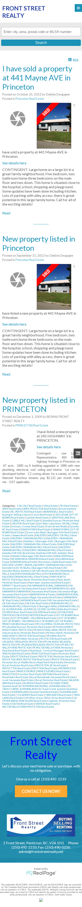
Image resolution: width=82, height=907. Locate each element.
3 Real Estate (51, 505)
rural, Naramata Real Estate (18, 680)
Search (41, 43)
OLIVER (6, 612)
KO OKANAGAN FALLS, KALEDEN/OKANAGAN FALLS (38, 572)
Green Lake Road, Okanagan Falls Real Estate (52, 532)
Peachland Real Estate (15, 650)
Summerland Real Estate (44, 691)
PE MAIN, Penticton (28, 638)
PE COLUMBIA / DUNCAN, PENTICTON (57, 623)
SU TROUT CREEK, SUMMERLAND (36, 687)
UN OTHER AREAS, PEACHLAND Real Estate (39, 699)
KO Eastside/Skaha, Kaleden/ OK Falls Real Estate (34, 569)
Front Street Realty (57, 526)
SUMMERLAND (20, 691)
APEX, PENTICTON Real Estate (40, 508)
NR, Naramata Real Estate (63, 600)
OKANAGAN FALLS (61, 603)
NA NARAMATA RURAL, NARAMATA (48, 585)
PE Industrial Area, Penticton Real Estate (39, 631)
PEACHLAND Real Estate (16, 653)
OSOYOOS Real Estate (41, 615)
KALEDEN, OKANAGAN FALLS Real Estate (34, 547)
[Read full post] (17, 118)
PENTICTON (46, 656)
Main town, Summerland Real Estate (49, 582)
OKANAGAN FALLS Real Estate (19, 606)
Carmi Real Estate (42, 514)
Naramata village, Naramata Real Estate (40, 597)
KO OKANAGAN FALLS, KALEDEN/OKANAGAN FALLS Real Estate (36, 575)
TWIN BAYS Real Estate (58, 694)
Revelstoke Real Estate (15, 677)
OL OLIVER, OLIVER (45, 609)
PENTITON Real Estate (45, 668)
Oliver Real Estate (22, 612)
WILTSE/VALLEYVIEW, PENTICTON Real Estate (28, 706)
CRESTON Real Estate (23, 523)
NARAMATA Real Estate (42, 594)
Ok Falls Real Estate (13, 603)
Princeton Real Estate (29, 98)
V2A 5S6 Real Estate (22, 703)
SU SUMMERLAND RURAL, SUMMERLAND (43, 685)
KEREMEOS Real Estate (24, 561)
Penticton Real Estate (66, 656)
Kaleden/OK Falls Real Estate (19, 552)
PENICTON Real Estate (44, 653)
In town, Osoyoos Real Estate (18, 535)
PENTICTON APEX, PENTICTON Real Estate (26, 659)
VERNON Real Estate (47, 703)
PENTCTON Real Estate (24, 656)
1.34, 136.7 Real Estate (29, 505)
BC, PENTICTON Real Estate (27, 511)
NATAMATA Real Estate (33, 600)
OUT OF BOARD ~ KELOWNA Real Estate (34, 617)
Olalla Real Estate (67, 609)
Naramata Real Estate (44, 591)
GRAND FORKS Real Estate (35, 529)
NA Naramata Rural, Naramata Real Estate (37, 587)
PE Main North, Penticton (60, 632)
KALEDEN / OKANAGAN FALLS (28, 538)
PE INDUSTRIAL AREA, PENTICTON (52, 629)
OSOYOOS (21, 615)
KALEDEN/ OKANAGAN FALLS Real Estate (48, 550)
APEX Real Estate (12, 508)
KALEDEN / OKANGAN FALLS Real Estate (34, 544)
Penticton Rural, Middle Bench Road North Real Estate (33, 662)
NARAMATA (24, 591)
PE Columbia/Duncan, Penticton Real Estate (27, 626)
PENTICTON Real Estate (65, 659)
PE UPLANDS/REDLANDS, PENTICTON (38, 644)
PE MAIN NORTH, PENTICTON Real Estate (40, 634)
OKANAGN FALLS (69, 606)
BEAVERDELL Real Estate (58, 511)
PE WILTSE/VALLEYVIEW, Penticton (52, 647)
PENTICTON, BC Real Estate (51, 665)
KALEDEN (40, 535)
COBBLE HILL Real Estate (25, 520)
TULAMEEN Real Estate (30, 694)
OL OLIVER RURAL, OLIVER (17, 609)
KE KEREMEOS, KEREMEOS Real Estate (33, 558)
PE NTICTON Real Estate (54, 638)
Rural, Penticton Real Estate (52, 680)
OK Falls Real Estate (37, 603)
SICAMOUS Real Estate (36, 683)
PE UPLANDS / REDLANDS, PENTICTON (37, 640)
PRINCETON (9, 674)
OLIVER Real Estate (45, 612)
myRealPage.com (41, 873)
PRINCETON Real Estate (31, 425)
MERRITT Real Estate (14, 585)
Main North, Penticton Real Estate (36, 579)
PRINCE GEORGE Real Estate (53, 671)
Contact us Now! (41, 791)
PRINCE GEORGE (26, 671)
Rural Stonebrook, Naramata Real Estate (53, 677)
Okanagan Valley (48, 606)
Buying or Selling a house (16, 514)
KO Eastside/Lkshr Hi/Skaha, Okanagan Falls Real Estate (37, 566)
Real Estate (61, 674)
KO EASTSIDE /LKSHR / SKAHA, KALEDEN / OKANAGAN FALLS (39, 563)
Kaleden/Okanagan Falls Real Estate (32, 555)
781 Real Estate (69, 505)
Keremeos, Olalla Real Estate (55, 561)
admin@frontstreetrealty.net (41, 851)
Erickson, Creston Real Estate (28, 526)
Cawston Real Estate (37, 517)
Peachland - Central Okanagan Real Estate (53, 650)
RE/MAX (48, 674)
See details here (14, 163)
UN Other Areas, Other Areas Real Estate (48, 697)
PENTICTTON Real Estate (16, 668)
